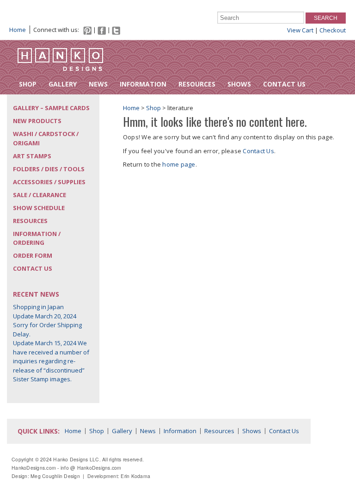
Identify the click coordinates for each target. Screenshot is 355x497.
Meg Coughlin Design (55, 475)
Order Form (32, 255)
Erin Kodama (135, 475)
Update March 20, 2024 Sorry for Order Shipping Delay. (47, 325)
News (98, 84)
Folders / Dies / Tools (49, 169)
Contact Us (284, 84)
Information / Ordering (37, 238)
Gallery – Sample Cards (51, 108)
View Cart (300, 30)
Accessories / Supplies (49, 182)
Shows (239, 84)
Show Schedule (39, 208)
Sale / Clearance (39, 195)
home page (178, 164)
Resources (196, 84)
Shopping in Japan (38, 307)
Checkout (332, 30)
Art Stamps (32, 156)
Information (143, 84)
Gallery (63, 84)
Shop (28, 84)
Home (17, 29)
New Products (37, 121)
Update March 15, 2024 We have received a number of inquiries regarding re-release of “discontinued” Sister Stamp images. (51, 361)
